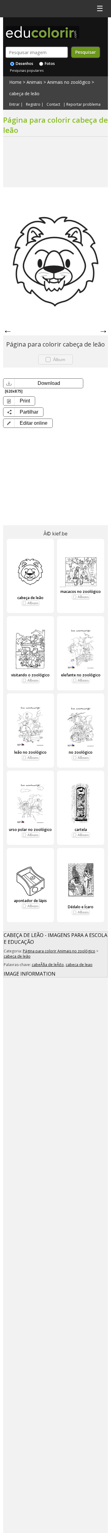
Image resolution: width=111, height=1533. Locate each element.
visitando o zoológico (30, 675)
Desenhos (24, 63)
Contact (53, 104)
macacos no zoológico (80, 591)
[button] (28, 423)
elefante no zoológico (81, 675)
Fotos (49, 63)
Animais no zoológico (68, 82)
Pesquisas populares (26, 70)
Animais (34, 82)
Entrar (14, 104)
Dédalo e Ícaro (80, 906)
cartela (81, 829)
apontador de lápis (30, 900)
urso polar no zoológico (30, 829)
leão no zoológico (30, 752)
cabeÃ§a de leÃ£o (48, 964)
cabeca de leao (79, 964)
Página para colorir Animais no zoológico (59, 951)
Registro (33, 104)
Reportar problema (83, 104)
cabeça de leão (24, 93)
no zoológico (80, 752)
